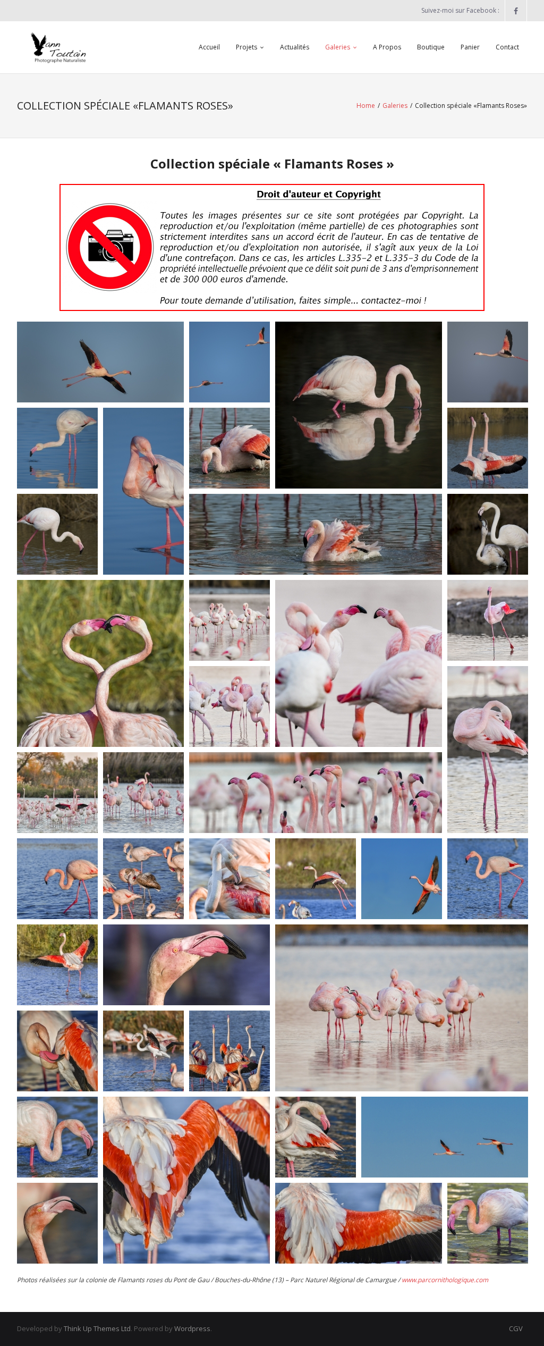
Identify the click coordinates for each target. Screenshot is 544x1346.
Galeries (337, 47)
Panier (470, 47)
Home (365, 105)
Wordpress (192, 1328)
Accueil (209, 47)
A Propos (387, 47)
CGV (516, 1328)
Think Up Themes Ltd (97, 1328)
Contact (507, 47)
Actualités (294, 47)
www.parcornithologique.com (445, 1279)
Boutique (431, 47)
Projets (246, 47)
